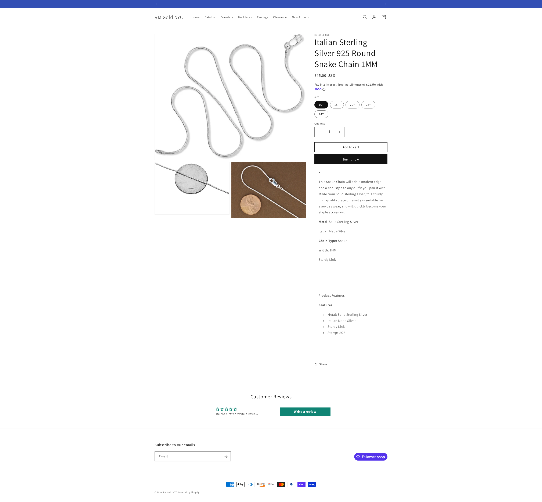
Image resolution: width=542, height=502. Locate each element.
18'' (337, 105)
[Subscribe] (226, 457)
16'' (321, 105)
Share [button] (323, 364)
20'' (352, 105)
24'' (321, 114)
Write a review (305, 411)
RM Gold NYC (170, 492)
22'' (368, 105)
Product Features (332, 295)
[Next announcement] (386, 4)
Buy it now (351, 159)
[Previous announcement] (156, 4)
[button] (365, 17)
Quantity (319, 123)
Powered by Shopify (188, 492)
